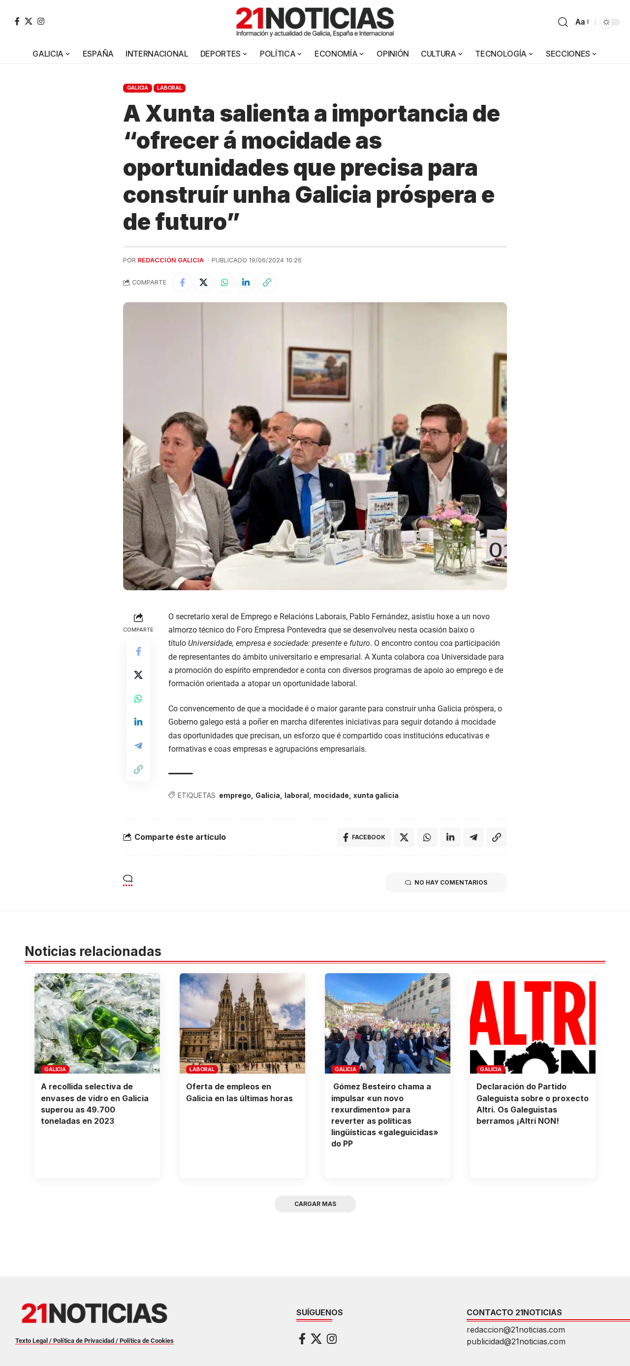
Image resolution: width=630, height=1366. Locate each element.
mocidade (331, 795)
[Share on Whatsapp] (224, 282)
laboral (296, 795)
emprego (235, 795)
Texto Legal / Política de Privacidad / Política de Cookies (94, 1340)
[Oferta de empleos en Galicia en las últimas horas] (242, 1023)
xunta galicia (376, 795)
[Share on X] (203, 282)
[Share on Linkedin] (245, 282)
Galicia (267, 795)
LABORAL (169, 87)
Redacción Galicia (171, 260)
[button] (563, 22)
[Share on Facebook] (182, 282)
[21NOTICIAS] (315, 22)
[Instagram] (41, 21)
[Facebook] (17, 21)
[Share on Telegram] (138, 745)
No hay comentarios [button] (450, 882)
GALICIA (137, 87)
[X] (28, 21)
